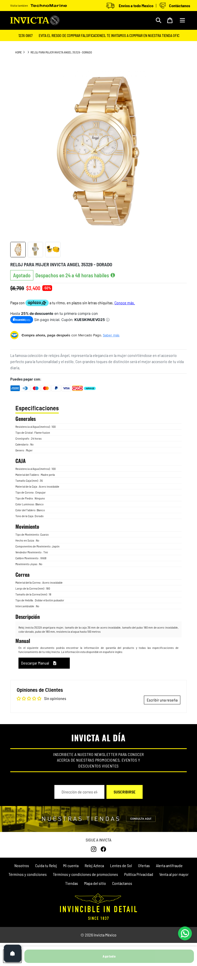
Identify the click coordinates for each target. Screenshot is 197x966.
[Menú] (182, 20)
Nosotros (21, 865)
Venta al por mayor (174, 874)
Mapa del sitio (95, 883)
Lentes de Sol (121, 865)
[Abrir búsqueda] (158, 20)
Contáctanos (122, 883)
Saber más (111, 335)
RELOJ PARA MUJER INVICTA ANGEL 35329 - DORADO (61, 52)
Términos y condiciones (27, 874)
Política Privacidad (138, 874)
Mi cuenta (70, 865)
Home (18, 52)
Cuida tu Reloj (46, 865)
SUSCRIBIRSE (124, 791)
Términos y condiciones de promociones (85, 874)
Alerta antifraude (169, 865)
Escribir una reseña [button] (162, 699)
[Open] (12, 953)
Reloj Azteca (94, 865)
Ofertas (144, 865)
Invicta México (105, 934)
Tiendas (71, 883)
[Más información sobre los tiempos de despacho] (113, 275)
